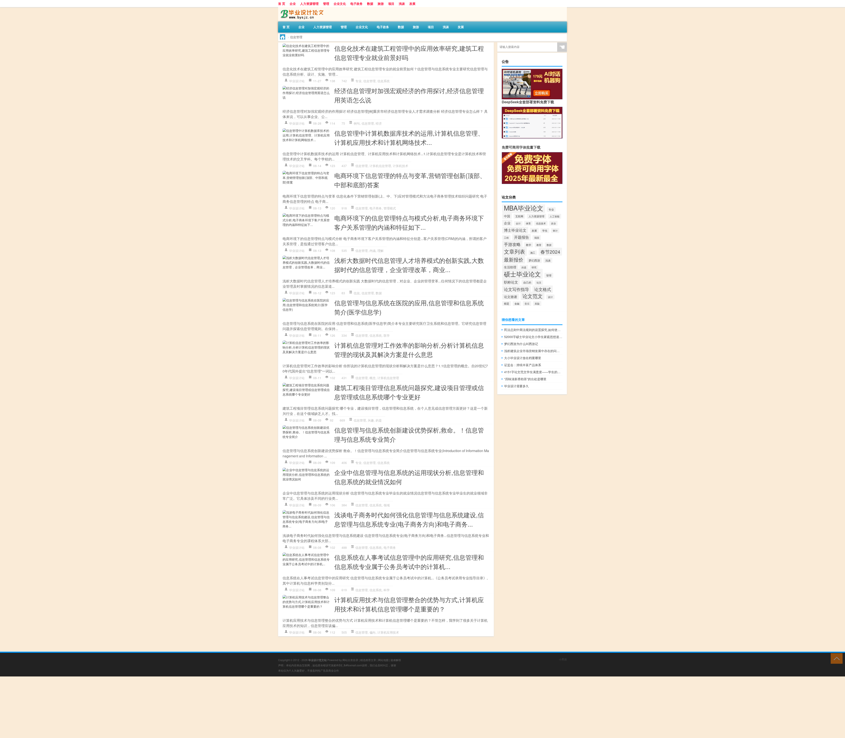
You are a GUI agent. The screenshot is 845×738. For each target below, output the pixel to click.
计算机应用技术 (388, 632)
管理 (326, 3)
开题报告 (521, 237)
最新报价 (513, 259)
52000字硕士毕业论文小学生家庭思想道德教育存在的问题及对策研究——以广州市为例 (533, 336)
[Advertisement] (132, 707)
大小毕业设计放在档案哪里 (522, 358)
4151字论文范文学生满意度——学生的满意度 (533, 372)
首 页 (281, 3)
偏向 (372, 632)
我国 (536, 237)
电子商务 (375, 208)
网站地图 (383, 660)
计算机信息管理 (380, 166)
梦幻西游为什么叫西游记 (521, 344)
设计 (550, 297)
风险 (537, 303)
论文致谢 (510, 296)
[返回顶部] (836, 658)
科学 (387, 590)
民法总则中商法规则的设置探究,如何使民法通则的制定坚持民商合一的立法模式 (533, 329)
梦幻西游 (534, 260)
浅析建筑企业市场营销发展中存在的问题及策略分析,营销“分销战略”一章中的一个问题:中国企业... (533, 351)
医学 (387, 335)
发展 (412, 3)
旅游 (381, 3)
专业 (358, 81)
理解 (380, 250)
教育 (538, 245)
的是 (379, 420)
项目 (391, 3)
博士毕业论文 (515, 230)
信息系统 (383, 81)
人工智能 (554, 216)
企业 (293, 3)
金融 (516, 303)
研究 (534, 267)
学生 (544, 230)
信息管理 (369, 81)
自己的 (527, 282)
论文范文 (532, 295)
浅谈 (402, 3)
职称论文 (511, 282)
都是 (506, 303)
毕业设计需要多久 (516, 386)
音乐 (527, 303)
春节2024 (550, 251)
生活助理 (510, 267)
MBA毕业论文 (523, 207)
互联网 (519, 216)
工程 (506, 237)
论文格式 (542, 289)
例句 (357, 123)
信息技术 (541, 223)
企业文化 (340, 3)
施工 (532, 252)
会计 (518, 223)
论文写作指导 (516, 289)
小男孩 (563, 659)
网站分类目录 (350, 660)
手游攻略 (512, 244)
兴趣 (371, 420)
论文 (538, 282)
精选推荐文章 (368, 660)
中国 (507, 216)
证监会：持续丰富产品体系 (522, 365)
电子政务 (356, 3)
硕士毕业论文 (522, 273)
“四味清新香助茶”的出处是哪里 (525, 379)
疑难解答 (396, 660)
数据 (370, 3)
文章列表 (514, 251)
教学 (528, 245)
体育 (528, 223)
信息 (357, 293)
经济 (379, 123)
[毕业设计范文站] (301, 8)
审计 (555, 230)
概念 (372, 378)
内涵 (372, 250)
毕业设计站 (297, 81)
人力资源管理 (309, 3)
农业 (553, 223)
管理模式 (390, 208)
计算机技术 (400, 166)
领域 (387, 505)
